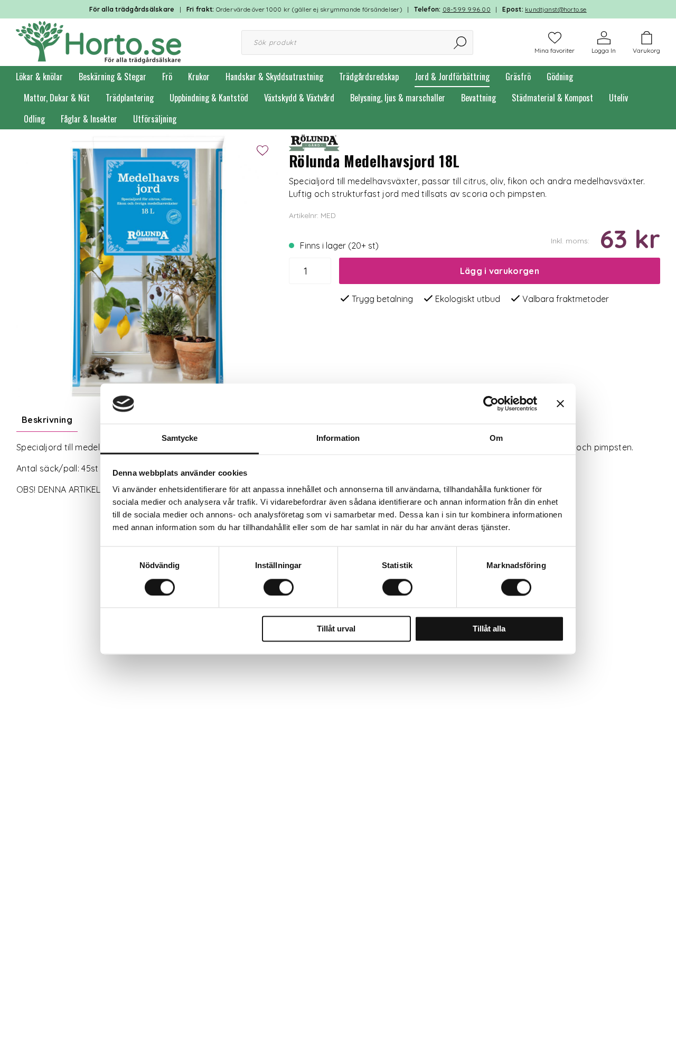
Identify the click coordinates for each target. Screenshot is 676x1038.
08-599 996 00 (467, 9)
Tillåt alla (489, 629)
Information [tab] (338, 438)
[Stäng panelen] (560, 404)
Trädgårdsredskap (369, 76)
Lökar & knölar (39, 76)
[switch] (279, 587)
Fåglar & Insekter (89, 118)
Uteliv (618, 97)
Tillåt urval (336, 629)
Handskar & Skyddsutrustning (274, 76)
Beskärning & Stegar (112, 76)
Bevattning (478, 97)
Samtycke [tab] (180, 438)
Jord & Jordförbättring (452, 76)
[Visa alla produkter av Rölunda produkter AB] (315, 142)
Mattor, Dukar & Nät (57, 97)
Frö (167, 76)
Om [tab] (496, 438)
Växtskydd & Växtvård (299, 97)
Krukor (199, 76)
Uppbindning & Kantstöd (209, 97)
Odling (34, 118)
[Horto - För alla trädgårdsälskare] (98, 41)
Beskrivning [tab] (47, 419)
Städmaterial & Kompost (552, 97)
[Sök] (460, 42)
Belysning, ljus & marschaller (397, 97)
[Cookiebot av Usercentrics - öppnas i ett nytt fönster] (491, 404)
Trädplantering (130, 97)
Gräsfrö (518, 76)
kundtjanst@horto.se (556, 9)
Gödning (560, 76)
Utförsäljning (154, 118)
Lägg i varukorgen (499, 271)
